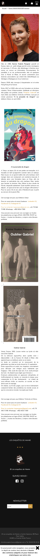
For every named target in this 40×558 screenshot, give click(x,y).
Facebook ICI (5, 204)
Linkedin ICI (32, 201)
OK (30, 506)
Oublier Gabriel (30, 93)
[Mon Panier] (31, 3)
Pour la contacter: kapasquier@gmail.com (15, 207)
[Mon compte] (25, 3)
